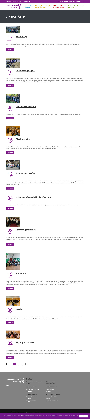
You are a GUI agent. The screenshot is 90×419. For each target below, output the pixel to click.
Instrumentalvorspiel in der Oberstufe (33, 197)
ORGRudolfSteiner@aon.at (31, 400)
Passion (19, 309)
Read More (10, 49)
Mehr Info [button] (4, 416)
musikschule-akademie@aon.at (52, 400)
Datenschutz (21, 412)
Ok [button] (83, 416)
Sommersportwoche (25, 173)
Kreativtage (21, 36)
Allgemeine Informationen (74, 1)
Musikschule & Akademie (75, 6)
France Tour (21, 273)
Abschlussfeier (23, 139)
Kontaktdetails (29, 391)
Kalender (66, 1)
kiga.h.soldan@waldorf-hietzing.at (32, 389)
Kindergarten (28, 6)
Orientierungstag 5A (25, 71)
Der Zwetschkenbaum (26, 106)
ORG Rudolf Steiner (59, 6)
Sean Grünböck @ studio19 (38, 412)
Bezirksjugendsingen (26, 230)
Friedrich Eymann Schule (42, 6)
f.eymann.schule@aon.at (50, 389)
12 (24, 363)
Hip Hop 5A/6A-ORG (25, 342)
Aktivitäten (60, 1)
